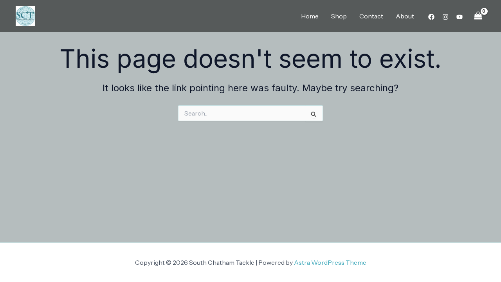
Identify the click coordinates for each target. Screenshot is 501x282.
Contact (371, 16)
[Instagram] (445, 17)
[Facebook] (431, 17)
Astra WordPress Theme (330, 262)
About (405, 16)
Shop (339, 16)
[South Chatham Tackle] (25, 15)
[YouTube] (459, 17)
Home (310, 16)
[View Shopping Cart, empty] (477, 16)
